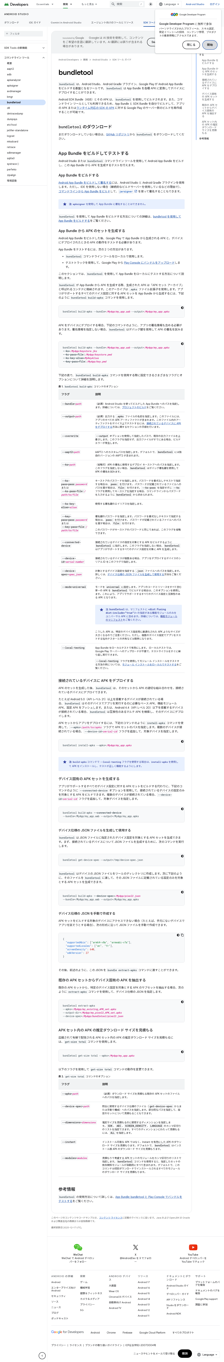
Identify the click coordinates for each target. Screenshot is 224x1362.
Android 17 (144, 1282)
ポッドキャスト (59, 1318)
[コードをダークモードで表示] (182, 308)
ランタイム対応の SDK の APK (95, 108)
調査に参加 (201, 1304)
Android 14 (144, 1298)
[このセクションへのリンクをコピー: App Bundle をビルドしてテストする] (132, 154)
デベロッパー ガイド (177, 1294)
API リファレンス (175, 1299)
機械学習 (85, 1287)
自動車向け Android (120, 1302)
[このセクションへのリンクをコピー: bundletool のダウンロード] (115, 127)
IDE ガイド (35, 22)
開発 (65, 4)
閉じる (191, 45)
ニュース (56, 1307)
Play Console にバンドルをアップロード (149, 263)
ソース (54, 1301)
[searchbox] (23, 34)
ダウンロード (11, 22)
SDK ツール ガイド (153, 22)
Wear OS (114, 1291)
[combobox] (127, 4)
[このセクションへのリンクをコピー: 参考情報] (78, 1190)
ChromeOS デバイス (120, 1296)
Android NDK (173, 1313)
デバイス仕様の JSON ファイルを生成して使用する (135, 574)
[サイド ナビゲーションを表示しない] (42, 1355)
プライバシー (87, 1304)
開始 (210, 45)
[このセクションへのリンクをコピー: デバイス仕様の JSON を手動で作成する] (118, 914)
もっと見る (88, 4)
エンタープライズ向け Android (63, 1289)
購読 (185, 1353)
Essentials (43, 4)
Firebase (127, 1332)
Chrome (111, 1332)
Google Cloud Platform (152, 1332)
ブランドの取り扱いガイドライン (103, 1345)
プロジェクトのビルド (134, 407)
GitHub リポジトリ (118, 134)
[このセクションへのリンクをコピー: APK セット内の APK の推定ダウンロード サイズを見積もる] (156, 1030)
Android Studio (195, 4)
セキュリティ (58, 1296)
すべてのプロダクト (183, 1332)
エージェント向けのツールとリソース (112, 22)
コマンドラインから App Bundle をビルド (84, 191)
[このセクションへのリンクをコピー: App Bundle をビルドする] (102, 176)
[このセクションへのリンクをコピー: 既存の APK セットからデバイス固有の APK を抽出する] (149, 980)
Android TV (115, 1308)
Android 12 (144, 1310)
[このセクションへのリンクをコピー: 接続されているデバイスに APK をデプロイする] (136, 681)
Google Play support (206, 1298)
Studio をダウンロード (177, 1307)
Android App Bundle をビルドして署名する (84, 183)
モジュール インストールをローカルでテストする (149, 664)
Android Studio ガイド (177, 1287)
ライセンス (75, 1345)
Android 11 (143, 1315)
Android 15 (144, 1293)
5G (82, 1310)
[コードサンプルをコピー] (182, 935)
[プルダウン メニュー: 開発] (72, 4)
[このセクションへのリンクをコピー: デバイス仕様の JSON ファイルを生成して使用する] (134, 831)
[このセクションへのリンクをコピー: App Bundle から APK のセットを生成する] (128, 231)
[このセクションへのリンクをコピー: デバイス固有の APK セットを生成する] (123, 779)
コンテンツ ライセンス (110, 1217)
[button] (20, 48)
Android (55, 1282)
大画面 (112, 1285)
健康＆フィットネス (91, 1293)
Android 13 (144, 1304)
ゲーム (84, 1282)
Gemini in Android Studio (66, 22)
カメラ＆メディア (90, 1298)
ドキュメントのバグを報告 (207, 1292)
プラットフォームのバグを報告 (207, 1284)
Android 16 (144, 1287)
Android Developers (68, 59)
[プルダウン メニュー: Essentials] (54, 4)
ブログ (55, 1312)
